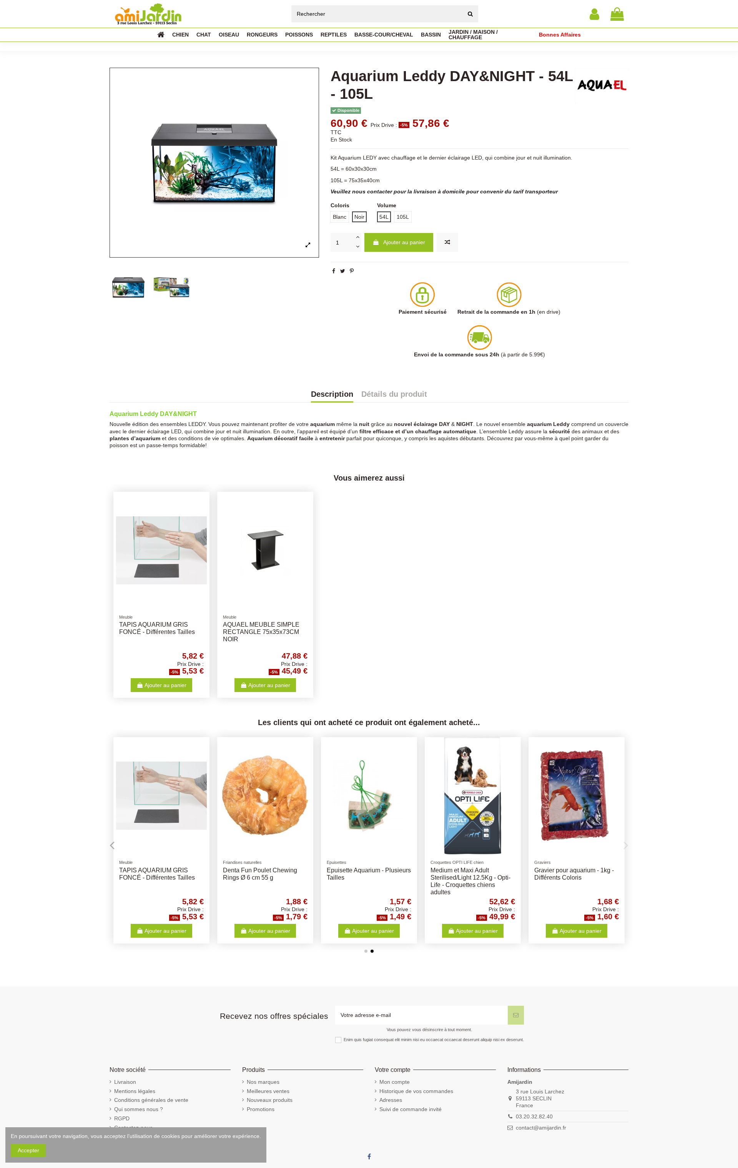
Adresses (390, 1100)
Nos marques (263, 1082)
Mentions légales (134, 1091)
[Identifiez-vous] (594, 14)
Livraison (125, 1082)
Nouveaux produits (270, 1100)
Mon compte (394, 1082)
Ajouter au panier (404, 242)
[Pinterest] (352, 271)
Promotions (260, 1109)
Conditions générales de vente (151, 1100)
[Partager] (333, 271)
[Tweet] (342, 271)
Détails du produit (394, 394)
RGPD (122, 1118)
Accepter (28, 1150)
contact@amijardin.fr (541, 1128)
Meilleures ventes (268, 1091)
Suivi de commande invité (410, 1109)
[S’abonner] (516, 1015)
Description (332, 394)
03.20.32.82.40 (534, 1116)
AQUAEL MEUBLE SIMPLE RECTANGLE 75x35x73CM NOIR (261, 631)
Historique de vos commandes (416, 1091)
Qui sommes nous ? (138, 1109)
